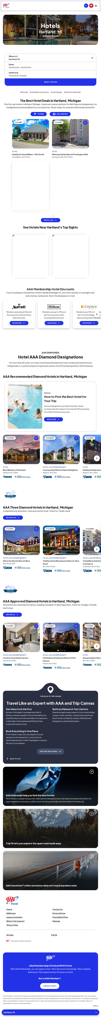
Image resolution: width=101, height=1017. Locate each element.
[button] (18, 506)
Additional (13, 73)
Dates (11, 64)
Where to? (13, 56)
